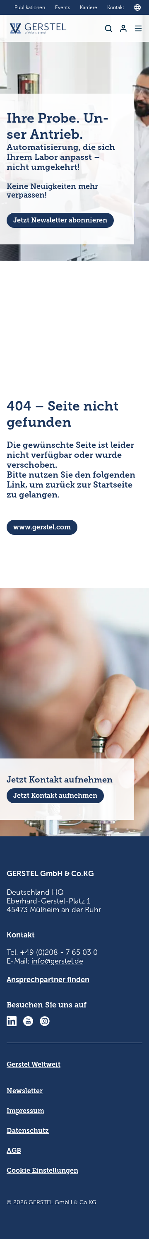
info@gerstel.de (57, 961)
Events (62, 7)
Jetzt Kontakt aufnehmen (55, 795)
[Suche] (108, 28)
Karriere (88, 7)
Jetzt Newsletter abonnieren (60, 220)
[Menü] (138, 28)
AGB (14, 1150)
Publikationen (29, 7)
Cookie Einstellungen (42, 1170)
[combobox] (139, 7)
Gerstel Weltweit (33, 1064)
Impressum (25, 1111)
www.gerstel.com (42, 527)
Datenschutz (28, 1131)
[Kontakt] (123, 28)
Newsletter (25, 1091)
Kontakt (115, 7)
